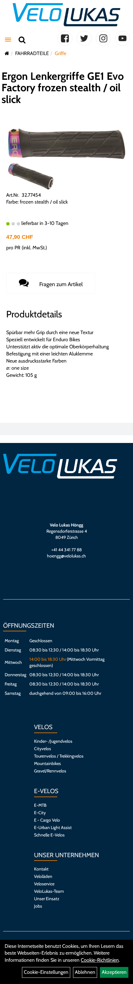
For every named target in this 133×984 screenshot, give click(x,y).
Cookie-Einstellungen (46, 972)
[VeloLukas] (66, 14)
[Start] (7, 53)
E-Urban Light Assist (53, 827)
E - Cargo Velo (47, 820)
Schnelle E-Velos (49, 835)
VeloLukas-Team (49, 891)
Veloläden (43, 876)
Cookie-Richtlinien (100, 960)
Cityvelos (42, 748)
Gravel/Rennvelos (50, 771)
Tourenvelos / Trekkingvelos (59, 756)
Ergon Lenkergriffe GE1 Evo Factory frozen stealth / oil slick (63, 88)
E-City (40, 812)
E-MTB (40, 805)
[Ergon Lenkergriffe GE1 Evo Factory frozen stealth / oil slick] (66, 143)
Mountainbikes (47, 763)
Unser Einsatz (46, 898)
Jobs (38, 906)
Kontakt (41, 869)
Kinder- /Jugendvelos (53, 741)
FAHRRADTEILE (32, 53)
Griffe (60, 53)
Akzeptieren (114, 972)
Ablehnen (85, 972)
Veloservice (44, 884)
